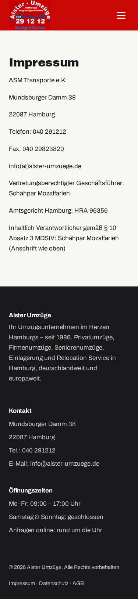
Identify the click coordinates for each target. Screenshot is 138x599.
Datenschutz (53, 583)
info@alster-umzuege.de (64, 463)
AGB (78, 583)
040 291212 (39, 450)
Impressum (22, 583)
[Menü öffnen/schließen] (121, 15)
